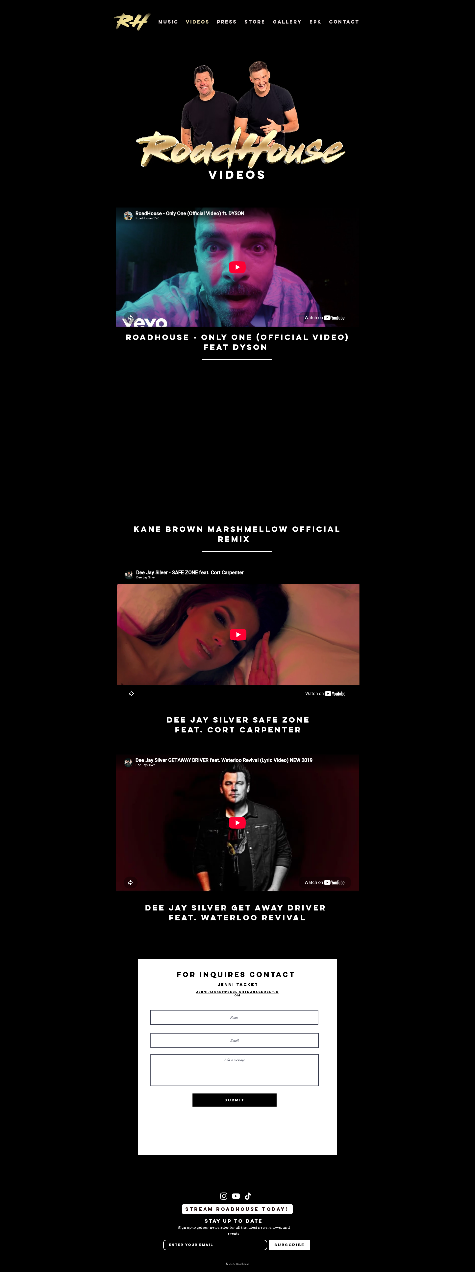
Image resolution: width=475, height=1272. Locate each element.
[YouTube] (236, 1196)
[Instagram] (224, 1196)
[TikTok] (248, 1196)
